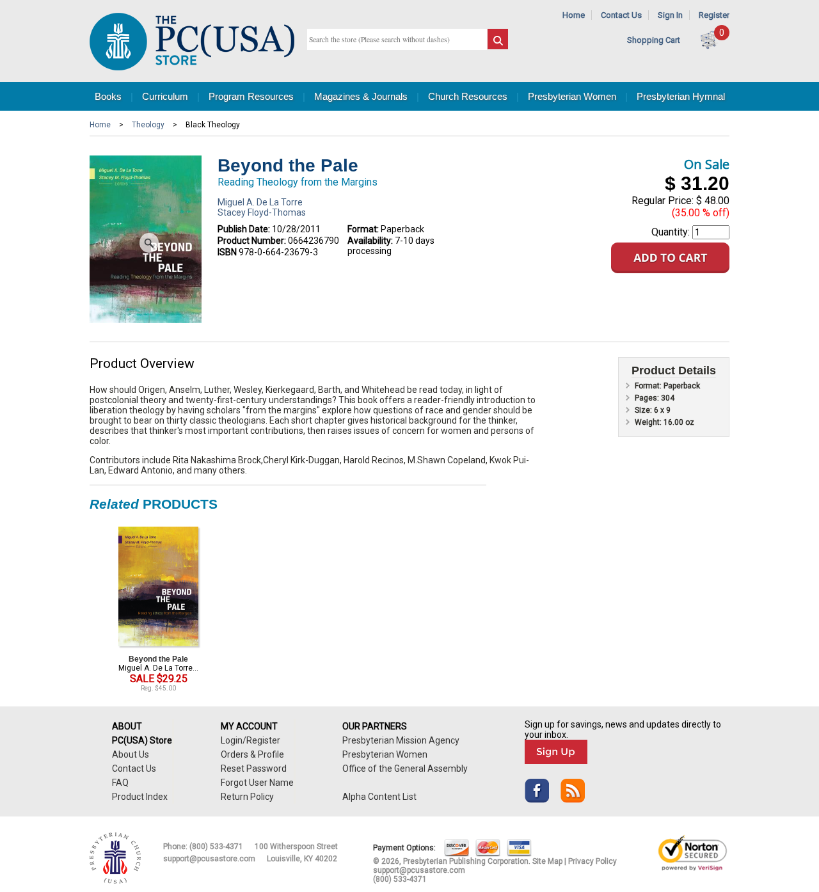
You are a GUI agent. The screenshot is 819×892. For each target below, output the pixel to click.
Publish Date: (244, 229)
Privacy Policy (592, 861)
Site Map (547, 861)
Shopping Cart (653, 40)
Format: (363, 229)
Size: (644, 410)
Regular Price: (663, 201)
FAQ (120, 782)
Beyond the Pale (158, 659)
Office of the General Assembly (405, 768)
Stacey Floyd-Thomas (262, 212)
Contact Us (621, 15)
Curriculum (165, 96)
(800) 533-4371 (216, 846)
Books (108, 96)
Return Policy (247, 797)
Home (573, 15)
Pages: (648, 398)
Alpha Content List (379, 797)
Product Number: (252, 240)
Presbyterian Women (572, 96)
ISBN (227, 252)
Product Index (140, 797)
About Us (130, 754)
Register (714, 15)
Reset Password (254, 768)
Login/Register (250, 740)
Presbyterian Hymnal (681, 96)
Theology (148, 124)
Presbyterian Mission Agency (400, 740)
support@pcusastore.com (209, 858)
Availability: (370, 240)
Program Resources (251, 96)
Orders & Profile (252, 754)
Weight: (649, 422)
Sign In (670, 15)
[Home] (192, 67)
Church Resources (467, 96)
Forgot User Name (257, 782)
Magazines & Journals (361, 96)
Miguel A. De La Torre (260, 202)
